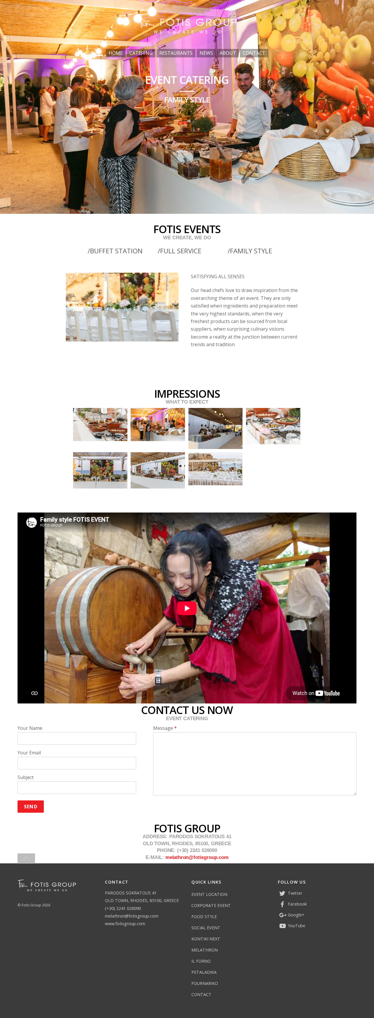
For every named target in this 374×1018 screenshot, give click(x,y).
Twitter (294, 893)
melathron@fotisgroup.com (196, 857)
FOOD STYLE (204, 916)
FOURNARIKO (204, 983)
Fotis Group (31, 905)
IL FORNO (201, 961)
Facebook (297, 904)
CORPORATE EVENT (211, 905)
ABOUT (228, 53)
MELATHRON (204, 950)
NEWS (206, 53)
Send (30, 806)
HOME (116, 53)
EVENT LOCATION (209, 894)
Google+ (295, 915)
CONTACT (254, 53)
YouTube (296, 925)
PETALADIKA (204, 972)
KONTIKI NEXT (205, 939)
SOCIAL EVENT (205, 927)
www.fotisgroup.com (125, 923)
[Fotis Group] (187, 31)
